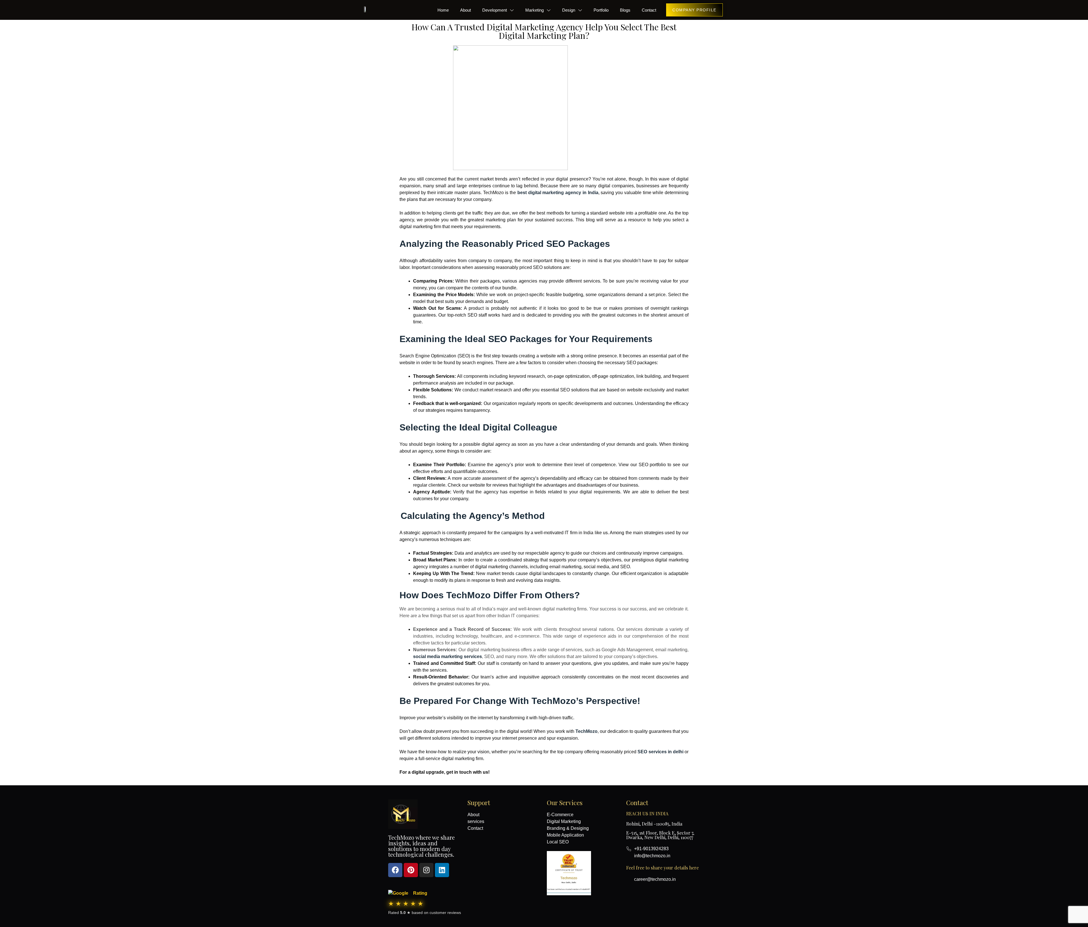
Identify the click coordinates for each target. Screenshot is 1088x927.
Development (494, 10)
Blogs (625, 10)
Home (443, 10)
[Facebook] (395, 870)
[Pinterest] (411, 870)
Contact (649, 10)
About (465, 10)
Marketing (534, 10)
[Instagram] (426, 870)
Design (568, 10)
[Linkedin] (442, 870)
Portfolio (601, 10)
